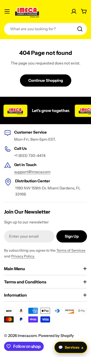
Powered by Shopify (56, 335)
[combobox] (45, 29)
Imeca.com (27, 335)
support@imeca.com (32, 171)
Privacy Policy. (23, 256)
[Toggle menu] (7, 11)
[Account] (74, 11)
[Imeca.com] (14, 110)
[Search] (80, 29)
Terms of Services (70, 250)
